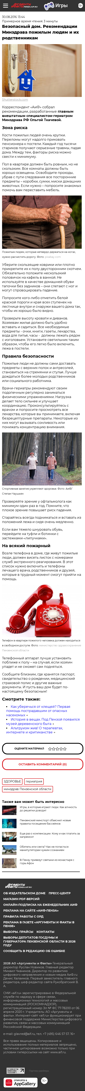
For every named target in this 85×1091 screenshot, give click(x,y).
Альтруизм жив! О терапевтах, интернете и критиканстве (34, 730)
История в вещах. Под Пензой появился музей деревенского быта (43, 722)
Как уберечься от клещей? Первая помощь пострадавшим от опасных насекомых (38, 711)
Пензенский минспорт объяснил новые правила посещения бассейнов (45, 822)
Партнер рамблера (39, 1071)
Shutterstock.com (15, 99)
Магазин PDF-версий (21, 899)
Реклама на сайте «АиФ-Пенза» (31, 910)
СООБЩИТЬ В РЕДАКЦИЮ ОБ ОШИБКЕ (34, 951)
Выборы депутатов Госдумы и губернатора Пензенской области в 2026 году (39, 941)
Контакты (45, 932)
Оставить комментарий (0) (43, 764)
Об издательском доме (24, 893)
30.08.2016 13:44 (13, 17)
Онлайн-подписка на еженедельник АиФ (40, 905)
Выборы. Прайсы (18, 932)
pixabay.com (53, 256)
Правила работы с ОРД (23, 916)
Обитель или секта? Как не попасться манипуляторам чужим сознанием (44, 848)
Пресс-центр (60, 893)
